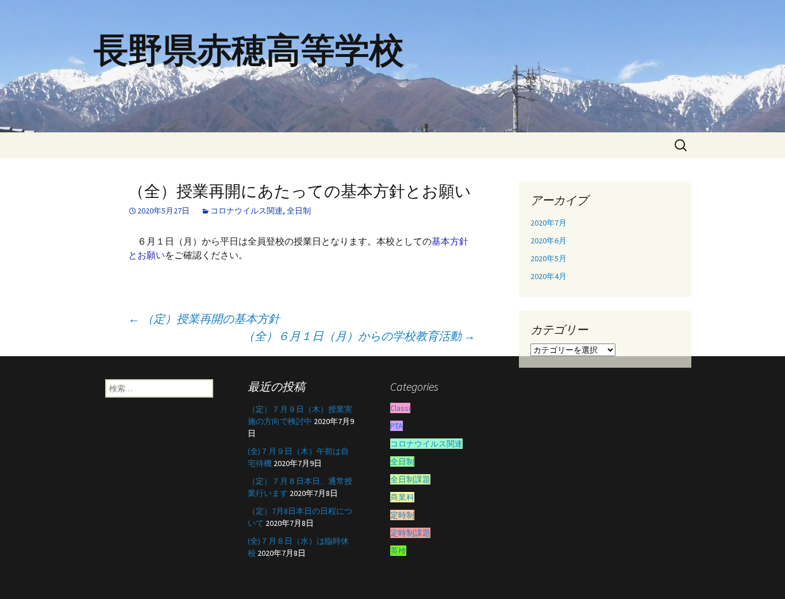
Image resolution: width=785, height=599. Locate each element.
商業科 (402, 497)
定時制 (402, 515)
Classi (400, 408)
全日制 (299, 210)
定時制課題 (410, 533)
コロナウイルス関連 (246, 210)
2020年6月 (548, 240)
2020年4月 (548, 276)
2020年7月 (548, 223)
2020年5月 (548, 258)
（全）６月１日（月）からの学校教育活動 (359, 336)
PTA (396, 426)
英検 (398, 550)
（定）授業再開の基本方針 (204, 318)
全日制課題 (410, 479)
